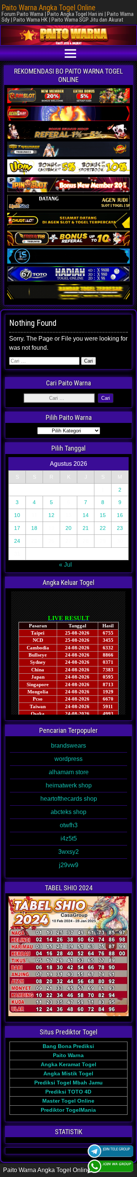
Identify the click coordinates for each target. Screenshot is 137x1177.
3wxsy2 (68, 852)
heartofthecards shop (68, 798)
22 (103, 528)
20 (68, 528)
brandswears (68, 745)
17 (17, 528)
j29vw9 (68, 865)
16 (120, 515)
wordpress (68, 759)
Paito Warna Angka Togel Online (49, 7)
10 (17, 515)
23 (120, 528)
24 (17, 541)
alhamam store (69, 772)
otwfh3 (69, 825)
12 (51, 515)
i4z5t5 (69, 838)
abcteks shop (68, 812)
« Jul (65, 564)
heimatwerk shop (69, 785)
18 (34, 528)
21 (86, 528)
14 (86, 515)
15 (103, 515)
